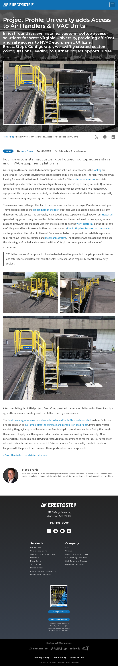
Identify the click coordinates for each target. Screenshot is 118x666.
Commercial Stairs (38, 551)
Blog (12, 136)
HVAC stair (108, 215)
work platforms (85, 224)
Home (5, 136)
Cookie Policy (59, 657)
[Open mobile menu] (112, 4)
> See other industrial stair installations (25, 455)
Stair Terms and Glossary (76, 561)
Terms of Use (76, 657)
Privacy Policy (41, 657)
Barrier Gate (35, 547)
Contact (68, 551)
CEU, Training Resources (76, 557)
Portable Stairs (36, 568)
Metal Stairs (35, 561)
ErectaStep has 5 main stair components (89, 228)
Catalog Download (59, 611)
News (8, 151)
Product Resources (59, 619)
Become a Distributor (74, 564)
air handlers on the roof (46, 210)
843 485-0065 (59, 522)
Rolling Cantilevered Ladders (42, 571)
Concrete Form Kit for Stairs (42, 554)
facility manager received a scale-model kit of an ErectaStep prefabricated (49, 420)
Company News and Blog (76, 554)
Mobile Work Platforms (40, 574)
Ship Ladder (35, 564)
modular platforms (55, 238)
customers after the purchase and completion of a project (56, 425)
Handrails (34, 557)
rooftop (97, 170)
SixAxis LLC (52, 643)
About (68, 547)
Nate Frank (30, 469)
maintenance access (84, 179)
